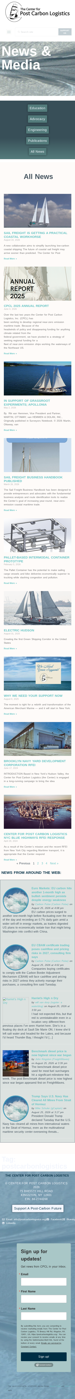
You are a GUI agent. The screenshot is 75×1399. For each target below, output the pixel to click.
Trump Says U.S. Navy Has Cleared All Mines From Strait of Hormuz (51, 1100)
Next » (54, 863)
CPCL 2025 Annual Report (26, 306)
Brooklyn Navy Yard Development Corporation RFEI (35, 763)
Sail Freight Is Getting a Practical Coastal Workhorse (36, 235)
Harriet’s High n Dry (45, 998)
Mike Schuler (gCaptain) (48, 1108)
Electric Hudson (19, 630)
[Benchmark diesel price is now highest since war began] (16, 1075)
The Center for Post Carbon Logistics (37, 1175)
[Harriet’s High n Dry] (16, 1022)
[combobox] (36, 32)
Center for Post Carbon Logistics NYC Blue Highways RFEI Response (35, 836)
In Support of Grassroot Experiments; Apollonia (27, 402)
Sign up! (43, 1356)
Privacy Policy (55, 1386)
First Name (28, 1291)
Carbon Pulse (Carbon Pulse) (52, 904)
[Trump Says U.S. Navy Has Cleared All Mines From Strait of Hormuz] (16, 1120)
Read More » (10, 259)
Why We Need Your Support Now (33, 695)
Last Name (28, 1308)
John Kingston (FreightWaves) (52, 1059)
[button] (9, 32)
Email (24, 1274)
